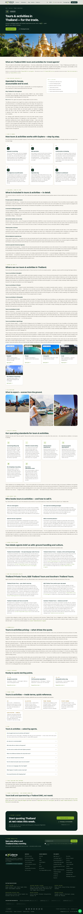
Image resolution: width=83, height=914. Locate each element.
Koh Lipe (47, 888)
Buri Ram (19, 894)
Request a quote (11, 29)
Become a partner (65, 818)
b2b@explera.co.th (65, 824)
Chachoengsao (72, 887)
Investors (33, 2)
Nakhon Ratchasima (9, 894)
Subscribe (74, 841)
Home (6, 8)
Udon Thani (12, 895)
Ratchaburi (32, 895)
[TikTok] (39, 909)
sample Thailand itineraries (66, 800)
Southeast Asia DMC (58, 864)
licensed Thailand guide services (53, 561)
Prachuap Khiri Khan (47, 894)
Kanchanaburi (35, 894)
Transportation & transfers (30, 868)
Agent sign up (74, 2)
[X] (34, 909)
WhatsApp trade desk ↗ (71, 876)
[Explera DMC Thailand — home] (10, 2)
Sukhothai (56, 895)
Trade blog (56, 873)
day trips (72, 798)
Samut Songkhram (12, 888)
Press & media (69, 862)
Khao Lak (50, 887)
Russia (40, 866)
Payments (55, 877)
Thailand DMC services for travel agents (28, 565)
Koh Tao (46, 887)
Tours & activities (28, 862)
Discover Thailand (69, 858)
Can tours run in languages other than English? (17, 766)
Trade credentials (69, 864)
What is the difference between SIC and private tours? (18, 753)
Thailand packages (57, 871)
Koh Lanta (40, 888)
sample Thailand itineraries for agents (38, 620)
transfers (12, 800)
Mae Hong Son (67, 894)
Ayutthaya (11, 887)
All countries (41, 868)
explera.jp (44, 900)
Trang (44, 888)
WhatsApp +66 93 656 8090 (66, 821)
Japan (40, 860)
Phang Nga (32, 888)
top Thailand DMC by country (15, 72)
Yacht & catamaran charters (30, 864)
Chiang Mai (20, 800)
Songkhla (34, 890)
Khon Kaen (15, 894)
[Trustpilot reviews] (42, 909)
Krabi (34, 887)
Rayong (63, 887)
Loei (16, 895)
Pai (63, 894)
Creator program (69, 868)
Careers (67, 866)
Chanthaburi (57, 888)
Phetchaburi (41, 894)
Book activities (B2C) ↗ (58, 860)
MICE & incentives (28, 856)
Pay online (68, 856)
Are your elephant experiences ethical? (15, 757)
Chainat (18, 887)
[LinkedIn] (26, 909)
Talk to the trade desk (71, 71)
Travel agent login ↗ (58, 858)
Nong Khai (23, 894)
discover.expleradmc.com (28, 900)
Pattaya (56, 887)
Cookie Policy (26, 911)
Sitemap (32, 911)
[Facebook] (32, 909)
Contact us (38, 2)
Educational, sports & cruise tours (59, 867)
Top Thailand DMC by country (45, 870)
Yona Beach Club (69, 872)
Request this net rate (11, 685)
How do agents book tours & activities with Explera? (18, 733)
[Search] (47, 2)
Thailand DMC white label (59, 862)
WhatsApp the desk (24, 29)
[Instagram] (29, 909)
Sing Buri (22, 887)
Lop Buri (14, 887)
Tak (35, 895)
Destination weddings (29, 858)
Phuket (30, 800)
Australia (41, 856)
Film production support (29, 860)
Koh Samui (38, 887)
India (40, 858)
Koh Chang (67, 887)
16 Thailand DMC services (49, 71)
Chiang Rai (61, 894)
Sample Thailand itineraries (59, 869)
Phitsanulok (63, 895)
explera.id (67, 900)
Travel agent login (66, 2)
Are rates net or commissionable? (14, 741)
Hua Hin (31, 894)
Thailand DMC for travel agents (27, 71)
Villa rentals (27, 866)
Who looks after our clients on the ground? (16, 745)
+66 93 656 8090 (58, 2)
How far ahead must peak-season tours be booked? (18, 761)
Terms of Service (18, 911)
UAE (40, 864)
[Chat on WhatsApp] (80, 911)
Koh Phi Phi (36, 888)
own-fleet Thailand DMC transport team (23, 564)
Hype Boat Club (69, 874)
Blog (29, 2)
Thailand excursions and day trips (57, 613)
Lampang (72, 894)
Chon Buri (59, 887)
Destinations (23, 2)
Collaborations (69, 870)
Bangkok (68, 564)
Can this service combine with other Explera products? (19, 749)
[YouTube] (37, 909)
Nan (59, 895)
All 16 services (28, 870)
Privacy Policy (9, 911)
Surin (18, 895)
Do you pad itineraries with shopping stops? (16, 774)
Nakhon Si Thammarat (41, 890)
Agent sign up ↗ (57, 856)
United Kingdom (42, 862)
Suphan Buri (18, 888)
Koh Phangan (42, 887)
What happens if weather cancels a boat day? (17, 770)
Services (17, 2)
